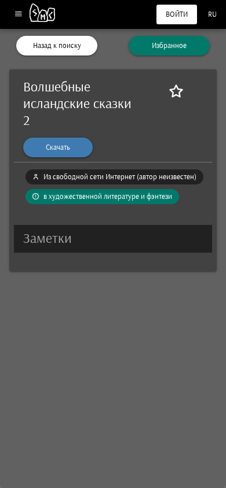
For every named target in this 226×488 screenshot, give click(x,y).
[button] (113, 239)
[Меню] (18, 14)
